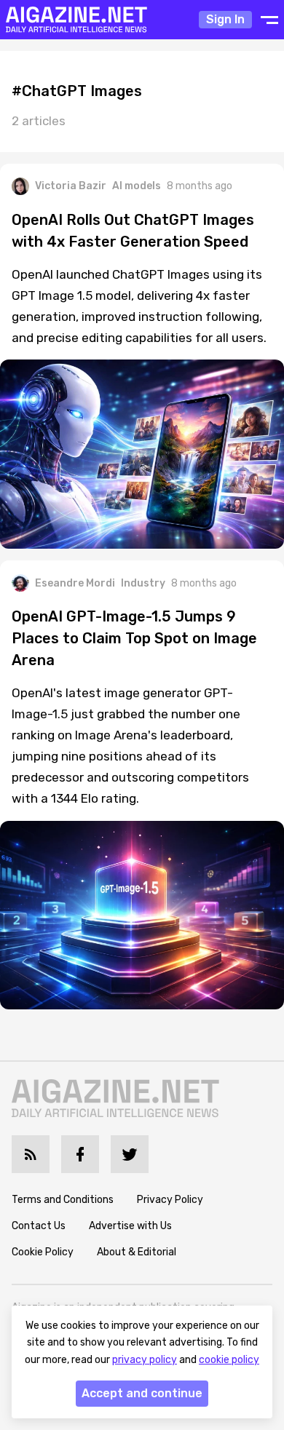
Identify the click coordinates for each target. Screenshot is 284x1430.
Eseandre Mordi (75, 583)
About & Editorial (136, 1252)
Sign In (225, 19)
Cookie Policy (43, 1252)
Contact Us (39, 1226)
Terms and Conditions (63, 1199)
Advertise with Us (130, 1226)
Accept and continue (142, 1393)
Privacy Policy (170, 1199)
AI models (136, 186)
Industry (143, 583)
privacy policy (144, 1360)
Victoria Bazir (70, 186)
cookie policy (229, 1360)
